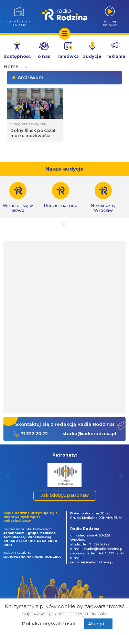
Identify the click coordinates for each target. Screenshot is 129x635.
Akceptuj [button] (98, 623)
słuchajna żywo (110, 23)
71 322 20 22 (34, 433)
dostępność (17, 56)
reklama (115, 56)
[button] (8, 474)
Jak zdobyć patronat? (65, 495)
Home (11, 66)
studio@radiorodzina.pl (89, 433)
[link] (60, 195)
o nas (44, 56)
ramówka (68, 56)
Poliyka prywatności (48, 623)
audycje (92, 56)
